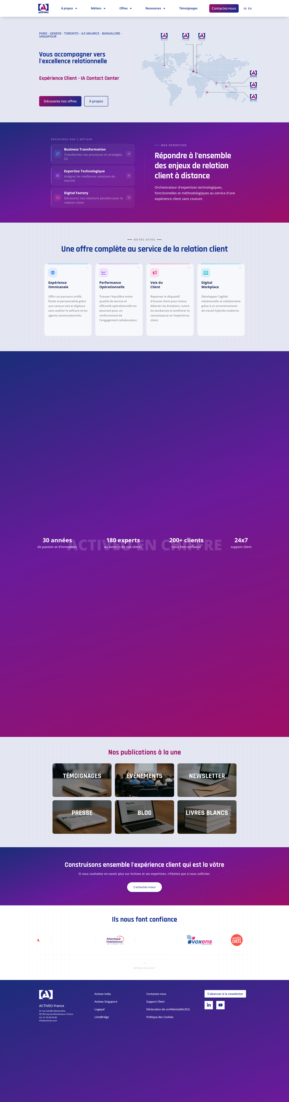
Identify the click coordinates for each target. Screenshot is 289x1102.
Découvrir (59, 329)
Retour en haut (144, 968)
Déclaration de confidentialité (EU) (168, 1009)
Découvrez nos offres (60, 101)
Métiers (96, 8)
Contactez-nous (224, 8)
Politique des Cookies (159, 1017)
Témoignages (188, 8)
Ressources (153, 8)
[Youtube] (220, 1005)
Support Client (155, 1001)
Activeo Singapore (105, 1001)
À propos (67, 8)
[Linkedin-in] (209, 1005)
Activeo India (102, 994)
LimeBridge (101, 1017)
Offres (123, 8)
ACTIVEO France (51, 1005)
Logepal (99, 1009)
